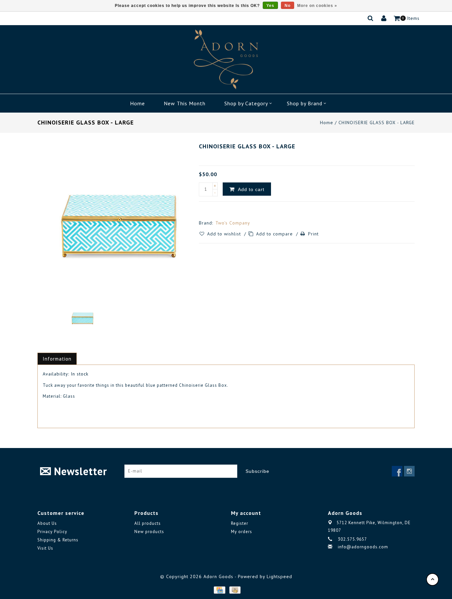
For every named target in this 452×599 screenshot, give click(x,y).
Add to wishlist (225, 234)
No (288, 5)
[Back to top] (432, 579)
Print (313, 234)
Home (137, 103)
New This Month (184, 103)
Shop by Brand (304, 103)
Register (239, 523)
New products (149, 531)
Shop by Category (246, 103)
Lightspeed (279, 576)
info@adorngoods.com (363, 547)
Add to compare (275, 234)
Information (57, 359)
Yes (270, 5)
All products (147, 523)
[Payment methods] (219, 590)
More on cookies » (317, 5)
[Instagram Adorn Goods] (409, 471)
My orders (241, 531)
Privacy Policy (52, 531)
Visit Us (45, 548)
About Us (47, 523)
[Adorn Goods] (226, 59)
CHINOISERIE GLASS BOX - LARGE (377, 122)
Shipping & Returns (57, 540)
